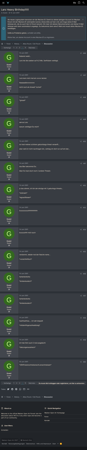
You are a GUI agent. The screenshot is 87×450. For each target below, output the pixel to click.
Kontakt (47, 420)
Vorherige (7, 48)
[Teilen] (80, 53)
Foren (46, 416)
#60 (84, 362)
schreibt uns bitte (33, 33)
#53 (84, 207)
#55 (84, 251)
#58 (84, 318)
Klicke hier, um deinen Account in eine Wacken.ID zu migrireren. (31, 37)
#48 (84, 97)
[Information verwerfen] (82, 20)
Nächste (32, 48)
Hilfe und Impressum (43, 444)
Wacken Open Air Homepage (54, 413)
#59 (84, 340)
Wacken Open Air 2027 (10, 440)
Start (54, 444)
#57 (84, 296)
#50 (84, 141)
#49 (84, 119)
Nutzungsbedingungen (16, 444)
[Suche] (83, 2)
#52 (84, 185)
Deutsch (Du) (27, 440)
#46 (84, 53)
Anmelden (4, 430)
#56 (84, 274)
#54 (84, 229)
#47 (84, 75)
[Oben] (58, 443)
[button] (3, 3)
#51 (84, 163)
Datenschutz (30, 444)
